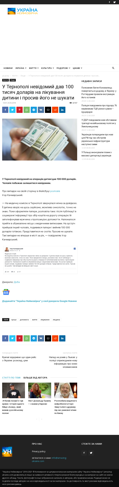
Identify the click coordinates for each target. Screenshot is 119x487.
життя (34, 319)
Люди (23, 75)
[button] (113, 68)
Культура (46, 68)
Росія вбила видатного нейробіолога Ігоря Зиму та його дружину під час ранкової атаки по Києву (65, 407)
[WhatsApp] (27, 110)
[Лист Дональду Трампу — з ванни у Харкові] (39, 390)
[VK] (41, 110)
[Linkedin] (62, 110)
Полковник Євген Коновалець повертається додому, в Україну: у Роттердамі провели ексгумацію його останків (99, 92)
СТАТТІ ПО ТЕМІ (11, 377)
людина (56, 319)
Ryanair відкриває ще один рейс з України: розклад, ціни (19, 359)
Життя (32, 68)
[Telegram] (34, 110)
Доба (17, 282)
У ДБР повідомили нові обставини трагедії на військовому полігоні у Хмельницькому (99, 123)
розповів (55, 191)
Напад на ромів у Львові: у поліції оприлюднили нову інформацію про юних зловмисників (63, 362)
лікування (45, 319)
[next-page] (42, 419)
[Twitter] (114, 2)
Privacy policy (38, 451)
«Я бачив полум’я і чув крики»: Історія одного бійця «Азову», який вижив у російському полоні (13, 407)
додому (5, 75)
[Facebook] (109, 2)
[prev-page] (37, 419)
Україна (19, 68)
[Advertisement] (80, 11)
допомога (24, 319)
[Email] (48, 110)
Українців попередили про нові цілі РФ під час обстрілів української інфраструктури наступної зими (97, 139)
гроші (13, 319)
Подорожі (62, 68)
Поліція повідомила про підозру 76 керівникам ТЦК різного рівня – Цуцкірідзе (99, 108)
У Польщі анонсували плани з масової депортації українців (97, 154)
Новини (8, 68)
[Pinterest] (19, 110)
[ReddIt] (55, 110)
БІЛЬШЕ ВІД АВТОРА (35, 377)
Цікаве (76, 68)
